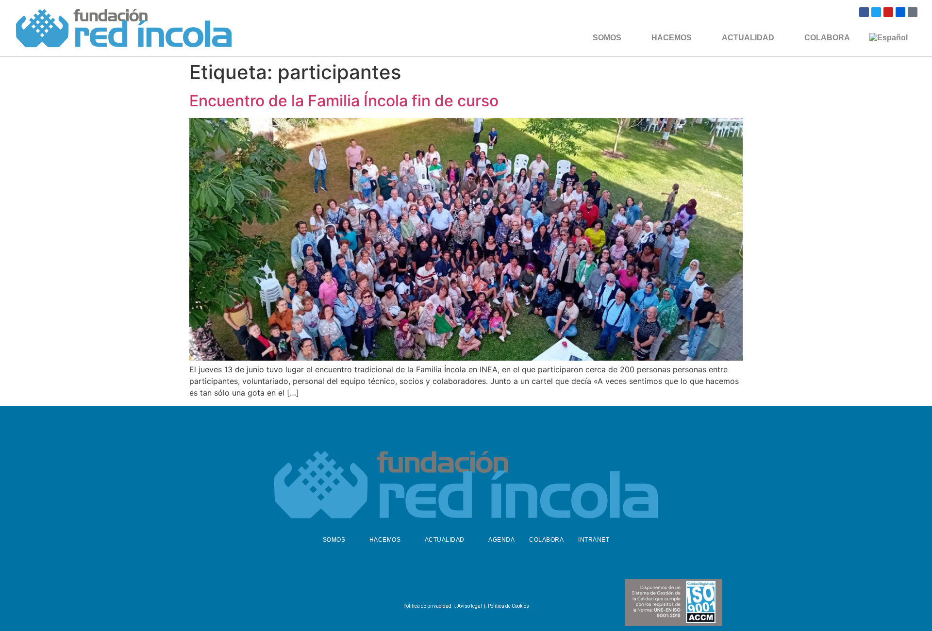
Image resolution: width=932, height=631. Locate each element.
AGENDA (501, 539)
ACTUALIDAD (748, 37)
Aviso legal (469, 606)
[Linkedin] (488, 586)
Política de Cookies (508, 606)
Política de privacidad (427, 606)
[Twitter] (876, 12)
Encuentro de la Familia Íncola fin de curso (344, 100)
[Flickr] (900, 12)
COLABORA (827, 37)
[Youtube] (888, 12)
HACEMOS (671, 37)
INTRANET (593, 539)
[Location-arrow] (912, 12)
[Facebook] (864, 12)
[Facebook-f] (440, 586)
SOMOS (607, 37)
